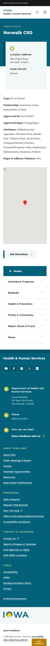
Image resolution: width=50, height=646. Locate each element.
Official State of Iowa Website (15, 3)
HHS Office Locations (15, 555)
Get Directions (19, 254)
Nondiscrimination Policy (17, 583)
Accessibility (10, 572)
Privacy (7, 588)
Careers (7, 466)
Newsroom (9, 477)
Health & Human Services (17, 13)
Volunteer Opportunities (16, 471)
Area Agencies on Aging (16, 549)
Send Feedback (11, 630)
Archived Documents (14, 598)
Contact (9, 538)
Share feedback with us (26, 436)
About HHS (9, 455)
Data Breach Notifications (17, 482)
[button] (25, 203)
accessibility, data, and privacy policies (23, 638)
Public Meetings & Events (17, 460)
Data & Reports (11, 499)
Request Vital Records (15, 505)
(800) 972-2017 (20, 418)
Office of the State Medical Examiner (23, 516)
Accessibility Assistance (16, 521)
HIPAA (6, 577)
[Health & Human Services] (10, 10)
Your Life (11, 510)
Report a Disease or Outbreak (19, 544)
